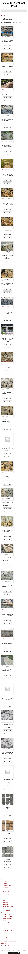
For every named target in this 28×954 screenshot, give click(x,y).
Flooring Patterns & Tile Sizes (10, 937)
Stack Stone (5, 902)
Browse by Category (7, 916)
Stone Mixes (4, 927)
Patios (4, 898)
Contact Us (3, 943)
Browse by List (6, 914)
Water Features (6, 910)
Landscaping (6, 894)
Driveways (5, 887)
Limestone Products (7, 918)
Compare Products (13, 952)
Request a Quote (5, 945)
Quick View (8, 48)
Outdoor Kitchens (7, 896)
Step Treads (5, 904)
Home (2, 15)
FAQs (4, 932)
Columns (5, 883)
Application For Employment (9, 941)
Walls (4, 908)
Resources (3, 929)
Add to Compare (7, 45)
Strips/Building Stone (8, 906)
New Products (6, 920)
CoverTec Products (7, 924)
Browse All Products (7, 922)
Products (3, 912)
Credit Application (7, 939)
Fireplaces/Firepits (7, 891)
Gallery (3, 879)
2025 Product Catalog (8, 930)
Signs (4, 900)
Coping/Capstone (7, 885)
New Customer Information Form (11, 935)
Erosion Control (6, 889)
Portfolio (5, 881)
